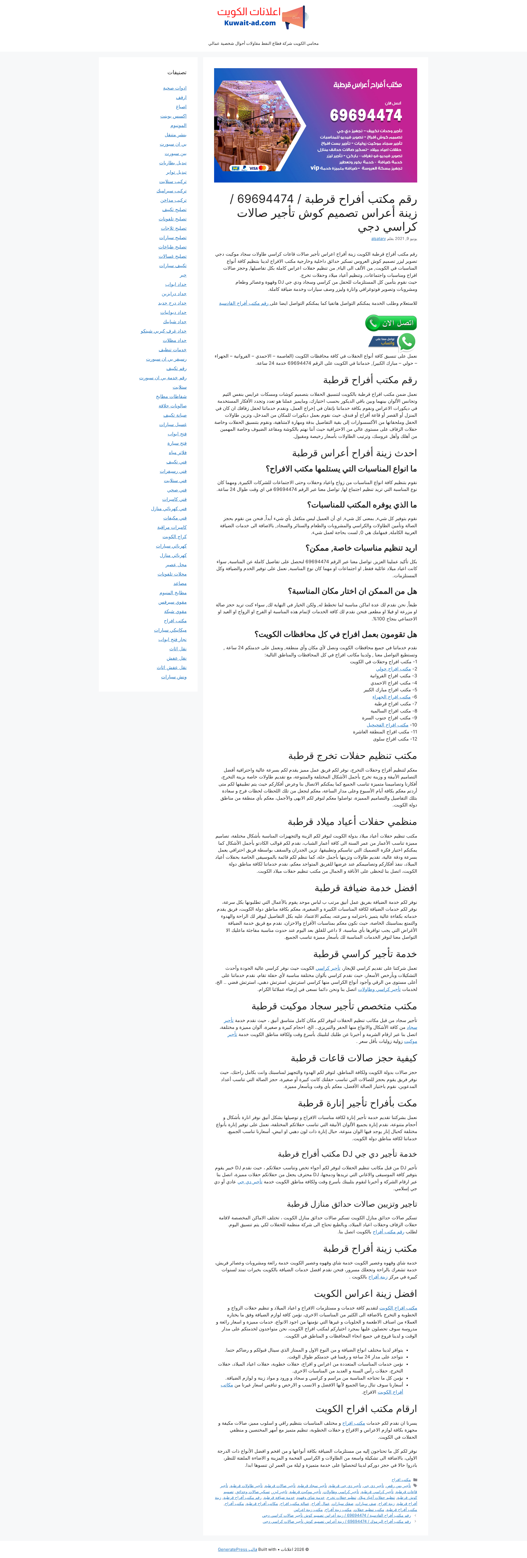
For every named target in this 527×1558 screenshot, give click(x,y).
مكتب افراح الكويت (398, 1308)
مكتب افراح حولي (393, 669)
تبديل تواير (176, 172)
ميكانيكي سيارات (170, 630)
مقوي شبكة (175, 611)
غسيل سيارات (173, 424)
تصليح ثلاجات (174, 228)
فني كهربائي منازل (169, 508)
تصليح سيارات (173, 237)
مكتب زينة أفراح (338, 1509)
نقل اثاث (178, 648)
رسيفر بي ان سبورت (166, 359)
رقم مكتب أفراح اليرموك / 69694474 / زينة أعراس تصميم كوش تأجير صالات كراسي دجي (337, 1521)
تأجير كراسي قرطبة (377, 1491)
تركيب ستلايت (173, 181)
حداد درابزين (174, 293)
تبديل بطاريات (173, 162)
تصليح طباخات (172, 247)
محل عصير (176, 564)
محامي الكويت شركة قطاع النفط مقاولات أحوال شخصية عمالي (263, 43)
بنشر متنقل (176, 134)
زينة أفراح (378, 1277)
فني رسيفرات (173, 471)
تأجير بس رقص (398, 1485)
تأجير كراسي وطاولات (379, 989)
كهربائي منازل (173, 555)
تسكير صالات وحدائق (253, 1491)
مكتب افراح (353, 1423)
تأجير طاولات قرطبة (246, 1485)
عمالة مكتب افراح (294, 1503)
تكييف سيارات (173, 265)
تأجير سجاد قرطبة (312, 1485)
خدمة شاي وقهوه (311, 1497)
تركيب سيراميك (171, 191)
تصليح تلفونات (173, 219)
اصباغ (181, 106)
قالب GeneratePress (237, 1549)
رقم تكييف (176, 368)
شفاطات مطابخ (171, 396)
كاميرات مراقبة (172, 527)
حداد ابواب (176, 284)
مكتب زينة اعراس (308, 1509)
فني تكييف (176, 462)
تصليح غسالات (173, 256)
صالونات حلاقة (173, 405)
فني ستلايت (175, 480)
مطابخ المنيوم (173, 592)
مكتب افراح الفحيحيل (387, 725)
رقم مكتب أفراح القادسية (244, 303)
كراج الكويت (174, 536)
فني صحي (177, 490)
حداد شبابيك (175, 321)
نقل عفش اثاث (172, 667)
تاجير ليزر (279, 1491)
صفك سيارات (343, 1503)
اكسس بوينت (173, 116)
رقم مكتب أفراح (388, 1231)
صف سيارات (366, 1503)
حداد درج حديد (172, 303)
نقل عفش (177, 658)
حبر (183, 275)
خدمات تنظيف (173, 349)
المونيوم (178, 125)
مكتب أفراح (234, 1503)
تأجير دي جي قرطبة (345, 1485)
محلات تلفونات (172, 574)
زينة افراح (387, 1503)
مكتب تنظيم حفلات (369, 1509)
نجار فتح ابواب (172, 639)
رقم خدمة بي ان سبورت (163, 377)
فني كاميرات (174, 499)
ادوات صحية (175, 88)
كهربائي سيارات (171, 546)
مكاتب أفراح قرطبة (262, 1503)
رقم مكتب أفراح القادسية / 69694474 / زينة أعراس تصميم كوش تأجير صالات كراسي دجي (336, 1515)
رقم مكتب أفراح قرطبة (242, 1497)
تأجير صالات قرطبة (280, 1485)
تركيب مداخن (173, 200)
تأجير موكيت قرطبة (305, 1491)
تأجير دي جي (249, 1181)
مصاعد (180, 583)
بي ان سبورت (173, 144)
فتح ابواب (177, 434)
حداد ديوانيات (173, 312)
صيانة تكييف (175, 415)
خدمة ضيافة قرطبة (279, 1497)
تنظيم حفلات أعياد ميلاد (376, 1497)
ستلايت (180, 387)
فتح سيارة (177, 443)
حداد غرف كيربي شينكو (164, 331)
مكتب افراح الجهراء (391, 697)
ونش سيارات (174, 676)
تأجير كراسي (328, 968)
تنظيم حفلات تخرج (341, 1497)
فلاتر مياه (178, 452)
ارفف (181, 97)
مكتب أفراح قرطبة (401, 1509)
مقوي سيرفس (172, 602)
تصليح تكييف (174, 209)
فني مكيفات (175, 518)
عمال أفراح (321, 1503)
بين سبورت (176, 153)
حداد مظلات (175, 340)
